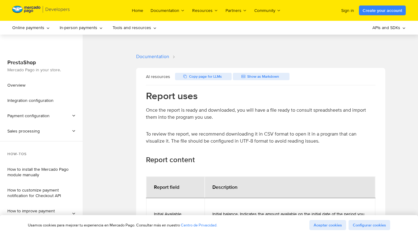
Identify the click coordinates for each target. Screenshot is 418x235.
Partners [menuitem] (233, 10)
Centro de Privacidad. (199, 225)
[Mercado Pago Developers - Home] (41, 10)
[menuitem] (31, 27)
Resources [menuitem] (202, 10)
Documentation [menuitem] (165, 10)
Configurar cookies (369, 225)
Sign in (347, 10)
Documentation (152, 56)
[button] (41, 131)
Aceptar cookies (328, 225)
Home (137, 10)
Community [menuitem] (264, 10)
